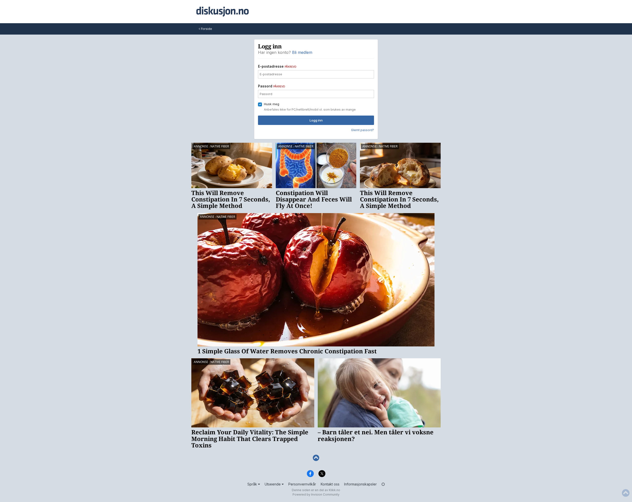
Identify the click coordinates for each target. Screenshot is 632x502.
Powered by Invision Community (316, 494)
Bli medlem (302, 52)
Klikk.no (334, 490)
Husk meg (271, 104)
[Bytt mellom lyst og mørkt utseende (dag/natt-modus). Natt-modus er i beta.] (383, 484)
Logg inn (316, 120)
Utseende (273, 484)
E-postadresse (277, 66)
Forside (206, 29)
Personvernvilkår (302, 484)
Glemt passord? (362, 130)
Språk (252, 484)
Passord (271, 86)
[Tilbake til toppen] (316, 457)
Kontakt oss (330, 484)
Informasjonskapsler (360, 484)
